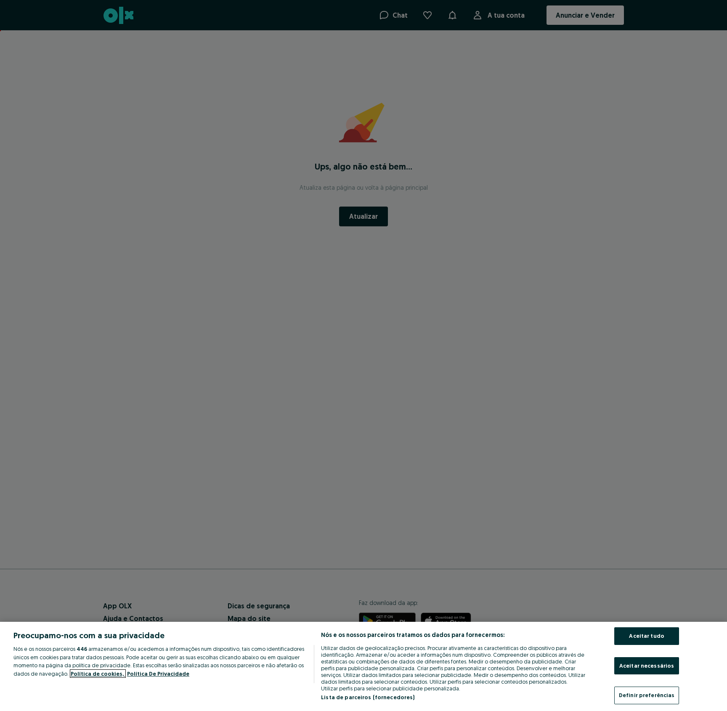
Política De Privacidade (158, 673)
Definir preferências (647, 695)
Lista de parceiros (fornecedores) (367, 697)
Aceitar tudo (646, 635)
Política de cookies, (98, 673)
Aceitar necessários (646, 665)
